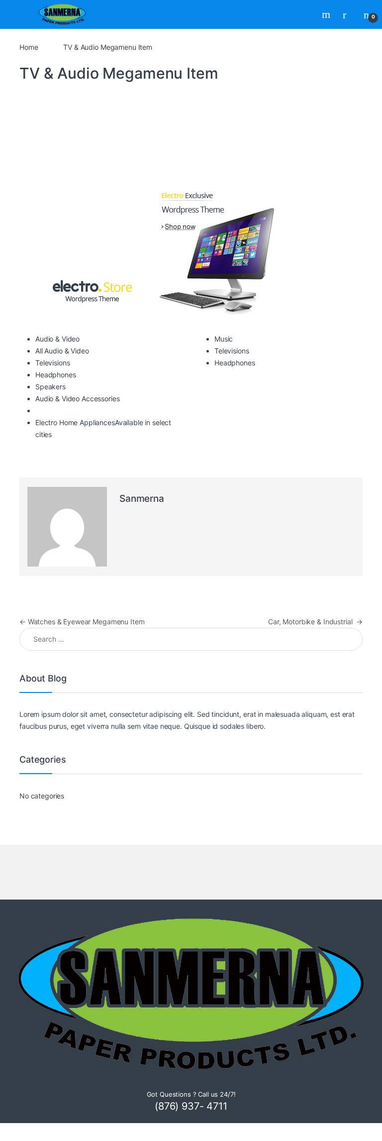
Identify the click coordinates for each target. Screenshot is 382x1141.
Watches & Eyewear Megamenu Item (81, 621)
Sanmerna (141, 498)
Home (28, 47)
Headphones (55, 374)
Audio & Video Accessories (77, 398)
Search (327, 14)
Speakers (50, 386)
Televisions (52, 362)
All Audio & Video (62, 350)
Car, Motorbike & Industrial (315, 621)
